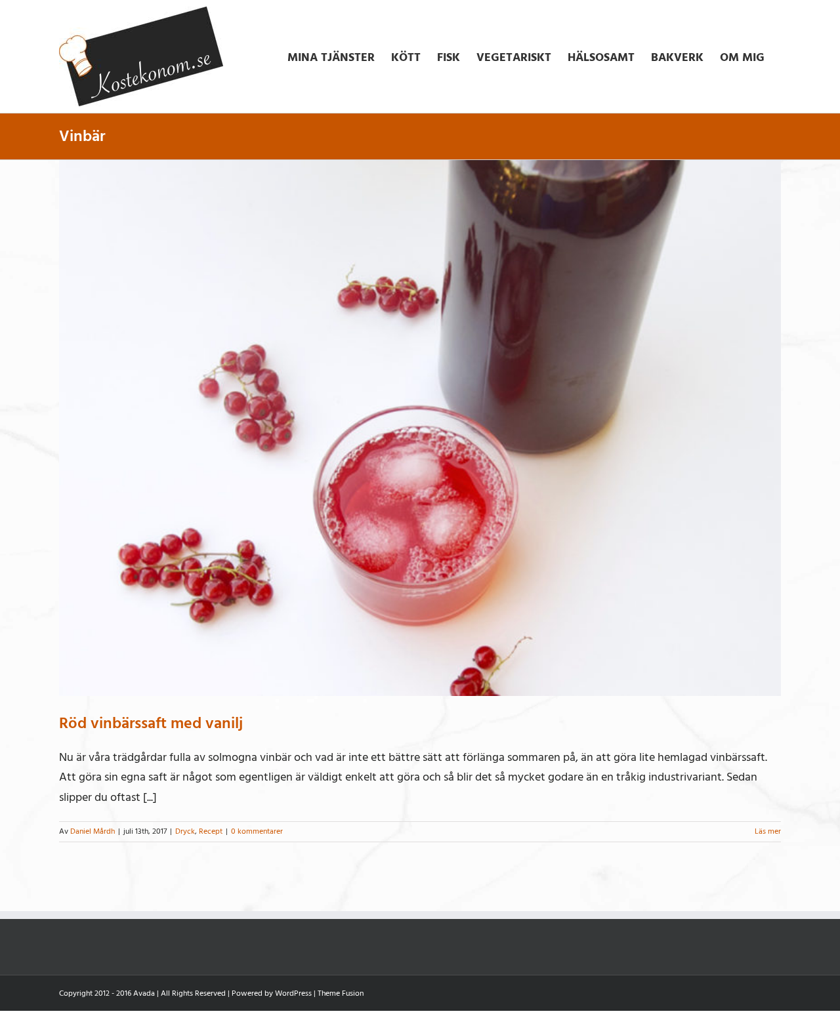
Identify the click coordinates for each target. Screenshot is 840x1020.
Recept (210, 831)
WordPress (293, 993)
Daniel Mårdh (92, 831)
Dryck (185, 831)
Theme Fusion (341, 993)
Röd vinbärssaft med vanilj (151, 723)
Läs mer (768, 831)
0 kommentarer (257, 831)
